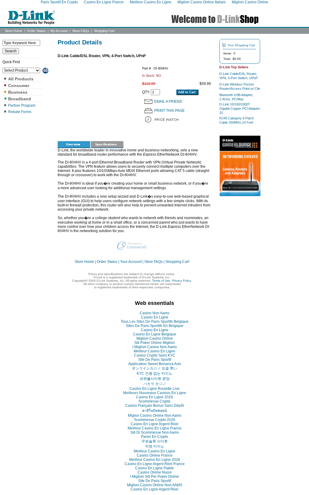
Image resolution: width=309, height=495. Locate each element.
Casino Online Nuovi (155, 472)
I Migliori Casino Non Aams (154, 347)
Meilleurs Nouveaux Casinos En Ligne (154, 393)
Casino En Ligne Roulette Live (154, 389)
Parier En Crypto (154, 437)
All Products (20, 78)
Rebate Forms (19, 112)
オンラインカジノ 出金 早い (154, 368)
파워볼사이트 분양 (155, 379)
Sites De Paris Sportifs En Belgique (154, 326)
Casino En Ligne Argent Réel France (155, 464)
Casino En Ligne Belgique (154, 334)
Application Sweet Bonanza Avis (154, 364)
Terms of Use (161, 280)
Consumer (18, 85)
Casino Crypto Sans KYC (154, 355)
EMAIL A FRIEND (168, 101)
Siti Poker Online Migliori (154, 343)
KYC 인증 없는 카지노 (154, 373)
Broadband (19, 98)
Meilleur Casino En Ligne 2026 (154, 460)
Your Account (131, 262)
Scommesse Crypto (154, 401)
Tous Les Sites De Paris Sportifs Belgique (155, 321)
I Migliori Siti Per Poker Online (154, 476)
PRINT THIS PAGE (169, 110)
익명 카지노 (154, 446)
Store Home (13, 31)
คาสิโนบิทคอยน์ (154, 411)
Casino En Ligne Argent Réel (154, 424)
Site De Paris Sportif (154, 360)
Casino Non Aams (154, 313)
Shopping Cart (104, 31)
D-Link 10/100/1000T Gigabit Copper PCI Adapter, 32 (239, 108)
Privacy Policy (181, 280)
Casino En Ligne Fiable (154, 468)
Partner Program (21, 105)
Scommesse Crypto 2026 (154, 420)
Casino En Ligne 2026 (154, 397)
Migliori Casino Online (154, 338)
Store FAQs (80, 31)
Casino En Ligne (154, 317)
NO (158, 75)
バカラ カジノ (154, 384)
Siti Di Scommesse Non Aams (154, 432)
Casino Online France (155, 455)
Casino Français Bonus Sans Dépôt (154, 405)
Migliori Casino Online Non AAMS (154, 485)
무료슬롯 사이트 (155, 441)
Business (17, 92)
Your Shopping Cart (241, 45)
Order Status (36, 31)
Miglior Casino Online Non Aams (154, 415)
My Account (59, 31)
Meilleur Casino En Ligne (154, 351)
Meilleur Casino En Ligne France (155, 428)
